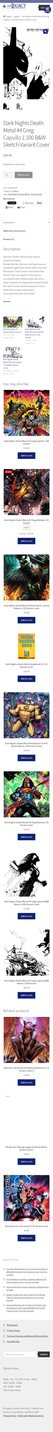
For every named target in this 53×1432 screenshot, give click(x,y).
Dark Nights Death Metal (19, 194)
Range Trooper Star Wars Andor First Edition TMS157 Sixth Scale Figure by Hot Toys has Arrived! (25, 1297)
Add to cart (23, 174)
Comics (17, 16)
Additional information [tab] (14, 230)
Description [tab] (9, 222)
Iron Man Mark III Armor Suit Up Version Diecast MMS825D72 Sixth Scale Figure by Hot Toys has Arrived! (27, 1272)
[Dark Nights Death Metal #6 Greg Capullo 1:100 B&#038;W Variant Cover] (12, 352)
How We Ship (13, 1341)
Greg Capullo (36, 194)
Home (9, 16)
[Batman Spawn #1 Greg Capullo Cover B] (12, 322)
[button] (45, 31)
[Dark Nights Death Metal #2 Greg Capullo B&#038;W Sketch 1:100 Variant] (34, 322)
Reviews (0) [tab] (8, 239)
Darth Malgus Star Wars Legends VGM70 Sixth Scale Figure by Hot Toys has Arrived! (26, 1281)
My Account (12, 1324)
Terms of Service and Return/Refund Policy (27, 1336)
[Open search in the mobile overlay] (26, 1354)
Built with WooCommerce (31, 1415)
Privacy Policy (13, 1330)
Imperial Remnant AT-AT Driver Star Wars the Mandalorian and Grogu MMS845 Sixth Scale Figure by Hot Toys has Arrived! (26, 1308)
